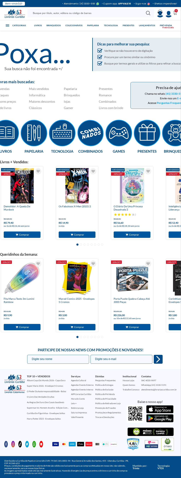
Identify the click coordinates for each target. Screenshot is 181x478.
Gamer (68, 108)
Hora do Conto (78, 398)
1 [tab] (77, 245)
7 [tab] (99, 245)
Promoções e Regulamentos (108, 412)
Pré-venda (166, 25)
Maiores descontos (42, 101)
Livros (38, 25)
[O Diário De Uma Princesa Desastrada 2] (132, 185)
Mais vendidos (39, 89)
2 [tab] (81, 245)
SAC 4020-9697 (148, 380)
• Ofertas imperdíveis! (165, 4)
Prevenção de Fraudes (105, 408)
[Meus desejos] (38, 171)
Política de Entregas (104, 385)
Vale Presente (77, 417)
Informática (37, 95)
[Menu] (169, 13)
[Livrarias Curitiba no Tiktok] (20, 444)
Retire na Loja (77, 408)
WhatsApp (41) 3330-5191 (153, 385)
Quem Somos (129, 385)
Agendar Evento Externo (82, 385)
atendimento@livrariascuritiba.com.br (159, 389)
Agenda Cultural (78, 380)
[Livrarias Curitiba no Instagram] (13, 444)
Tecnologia (111, 25)
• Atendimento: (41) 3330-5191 (78, 3)
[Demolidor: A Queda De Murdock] (22, 185)
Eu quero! (158, 359)
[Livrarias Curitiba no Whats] (34, 444)
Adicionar (22, 234)
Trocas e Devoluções (104, 417)
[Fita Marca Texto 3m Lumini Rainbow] (22, 278)
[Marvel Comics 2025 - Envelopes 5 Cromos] (77, 278)
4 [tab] (88, 245)
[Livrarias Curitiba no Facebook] (6, 444)
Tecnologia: (163, 467)
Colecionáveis (73, 25)
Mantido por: (140, 467)
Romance (105, 95)
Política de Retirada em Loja (108, 403)
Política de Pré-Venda (105, 394)
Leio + (74, 403)
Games (119, 151)
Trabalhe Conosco (131, 389)
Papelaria (93, 25)
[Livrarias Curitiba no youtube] (41, 444)
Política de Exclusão (104, 389)
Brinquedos (53, 25)
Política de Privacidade (105, 398)
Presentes (128, 25)
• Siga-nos (140, 3)
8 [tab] (102, 245)
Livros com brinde (111, 108)
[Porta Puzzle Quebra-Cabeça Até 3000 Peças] (132, 278)
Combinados (107, 101)
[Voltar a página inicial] (14, 13)
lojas (67, 101)
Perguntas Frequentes (105, 380)
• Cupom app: (116, 4)
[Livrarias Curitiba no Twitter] (27, 444)
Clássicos (35, 108)
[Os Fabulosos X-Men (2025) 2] (77, 185)
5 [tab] (91, 245)
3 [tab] (84, 245)
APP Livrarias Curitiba (81, 394)
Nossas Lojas (128, 380)
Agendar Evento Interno (82, 389)
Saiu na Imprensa (79, 412)
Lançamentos (147, 25)
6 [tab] (95, 245)
